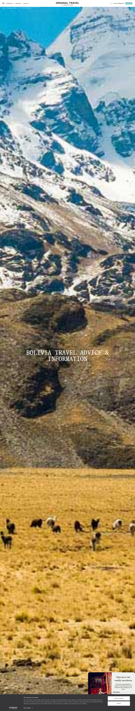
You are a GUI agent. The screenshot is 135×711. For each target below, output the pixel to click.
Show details (27, 708)
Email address (116, 692)
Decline (119, 703)
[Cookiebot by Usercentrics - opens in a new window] (13, 708)
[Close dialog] (133, 674)
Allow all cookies (118, 698)
